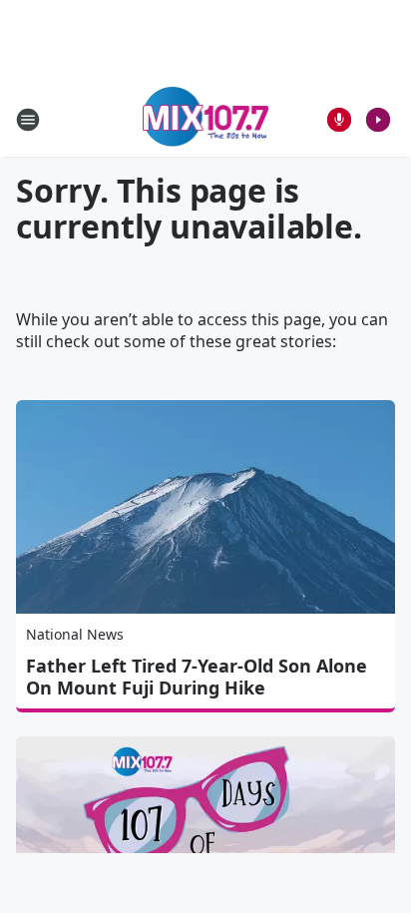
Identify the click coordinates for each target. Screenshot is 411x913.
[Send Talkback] (339, 120)
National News (75, 634)
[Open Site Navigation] (28, 120)
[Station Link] (206, 119)
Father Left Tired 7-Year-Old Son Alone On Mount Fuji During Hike (196, 676)
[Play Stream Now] (378, 120)
